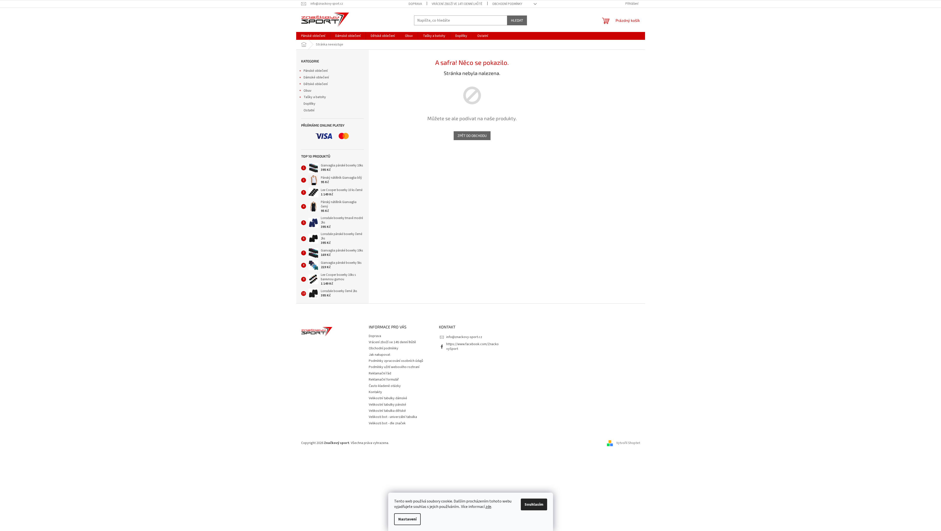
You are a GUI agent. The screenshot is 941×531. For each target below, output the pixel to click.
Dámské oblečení (316, 77)
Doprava (415, 4)
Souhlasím (533, 504)
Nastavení (407, 519)
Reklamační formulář (384, 379)
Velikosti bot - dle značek (387, 423)
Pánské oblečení (316, 70)
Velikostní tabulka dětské (387, 410)
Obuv (307, 90)
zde (488, 506)
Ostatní (309, 110)
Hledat (517, 20)
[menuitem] (313, 36)
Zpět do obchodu (472, 135)
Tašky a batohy (315, 97)
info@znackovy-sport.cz (464, 337)
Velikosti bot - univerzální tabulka (393, 416)
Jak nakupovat (379, 354)
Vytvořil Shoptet (628, 443)
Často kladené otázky (385, 386)
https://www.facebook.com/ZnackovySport (472, 346)
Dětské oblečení (316, 84)
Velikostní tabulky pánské (387, 404)
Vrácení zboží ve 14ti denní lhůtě (457, 4)
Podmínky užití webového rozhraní (394, 367)
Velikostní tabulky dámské (388, 398)
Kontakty (375, 392)
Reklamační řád (380, 373)
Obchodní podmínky (507, 4)
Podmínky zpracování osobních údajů (396, 360)
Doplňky (309, 103)
